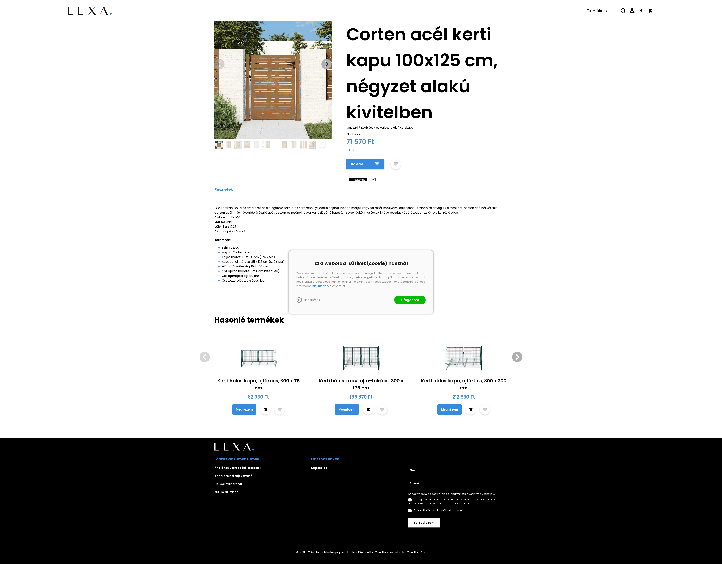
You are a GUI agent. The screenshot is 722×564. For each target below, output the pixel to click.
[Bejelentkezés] (632, 11)
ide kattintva (321, 286)
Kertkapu (406, 127)
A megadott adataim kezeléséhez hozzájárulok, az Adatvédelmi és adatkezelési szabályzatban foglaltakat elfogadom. (452, 501)
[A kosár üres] (650, 11)
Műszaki (352, 127)
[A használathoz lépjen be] (396, 164)
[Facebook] (641, 11)
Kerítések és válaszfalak (379, 127)
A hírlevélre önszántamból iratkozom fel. (438, 510)
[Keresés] (623, 11)
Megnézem (244, 409)
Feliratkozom (424, 523)
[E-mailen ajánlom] (373, 179)
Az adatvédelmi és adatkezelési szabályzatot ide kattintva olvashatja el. (452, 494)
